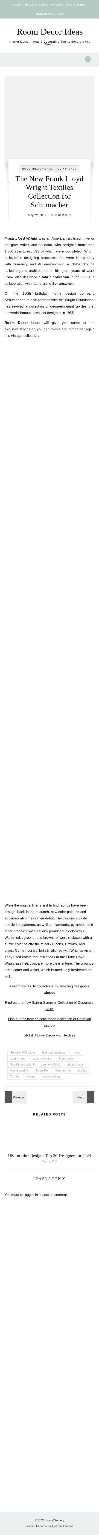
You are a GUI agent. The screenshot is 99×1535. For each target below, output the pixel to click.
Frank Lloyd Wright (22, 1064)
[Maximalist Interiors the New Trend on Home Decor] (84, 1097)
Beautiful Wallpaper (22, 1052)
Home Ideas (31, 168)
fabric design (67, 1058)
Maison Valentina (50, 13)
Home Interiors (19, 1070)
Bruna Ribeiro (62, 215)
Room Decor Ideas (50, 31)
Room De (42, 1070)
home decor (75, 1064)
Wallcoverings (51, 1076)
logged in (31, 1195)
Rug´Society (76, 4)
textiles (82, 1070)
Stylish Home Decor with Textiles (50, 1035)
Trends (71, 168)
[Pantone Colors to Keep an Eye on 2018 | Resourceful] (15, 1097)
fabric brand (17, 1058)
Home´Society (36, 4)
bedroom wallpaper (54, 1052)
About (17, 4)
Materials (53, 168)
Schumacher (63, 1070)
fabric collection (42, 1058)
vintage (30, 1076)
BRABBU (57, 4)
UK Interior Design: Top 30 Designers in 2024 (49, 1155)
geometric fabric (51, 1064)
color (77, 1052)
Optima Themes (62, 1526)
